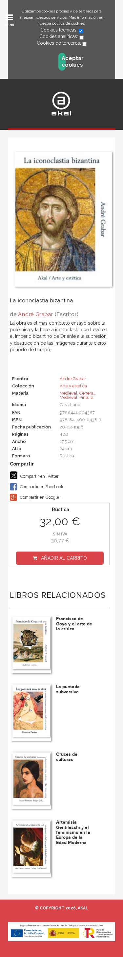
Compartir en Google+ (40, 497)
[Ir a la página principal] (61, 103)
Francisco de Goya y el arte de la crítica (74, 624)
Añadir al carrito (64, 558)
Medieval (68, 393)
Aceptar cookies (64, 61)
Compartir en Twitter (39, 476)
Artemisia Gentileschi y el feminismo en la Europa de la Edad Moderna (73, 832)
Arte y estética (73, 386)
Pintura (86, 397)
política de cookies (68, 23)
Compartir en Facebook (41, 486)
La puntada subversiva (68, 689)
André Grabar (35, 314)
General (87, 393)
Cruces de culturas (66, 756)
